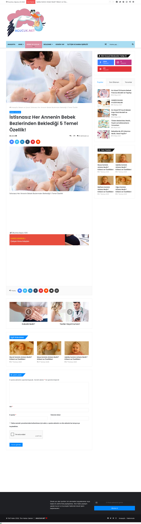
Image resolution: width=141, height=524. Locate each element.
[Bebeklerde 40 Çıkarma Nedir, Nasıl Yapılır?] (104, 134)
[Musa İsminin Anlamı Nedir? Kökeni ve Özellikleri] (49, 348)
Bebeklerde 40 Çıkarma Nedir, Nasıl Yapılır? (120, 132)
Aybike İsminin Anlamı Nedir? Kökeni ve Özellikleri (53, 2)
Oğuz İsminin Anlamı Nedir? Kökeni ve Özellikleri (123, 189)
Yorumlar (128, 82)
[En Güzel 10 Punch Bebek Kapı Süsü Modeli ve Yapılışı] (104, 113)
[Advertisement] (92, 21)
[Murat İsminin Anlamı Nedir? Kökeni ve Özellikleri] (21, 348)
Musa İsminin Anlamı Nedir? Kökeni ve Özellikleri (48, 358)
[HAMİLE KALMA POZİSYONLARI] (104, 103)
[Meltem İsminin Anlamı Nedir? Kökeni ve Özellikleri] (106, 180)
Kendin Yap (60, 44)
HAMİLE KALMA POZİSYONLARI (117, 101)
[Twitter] (17, 142)
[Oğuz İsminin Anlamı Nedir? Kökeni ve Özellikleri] (124, 180)
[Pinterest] (33, 142)
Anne (20, 44)
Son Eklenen (114, 82)
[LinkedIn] (22, 142)
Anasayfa (11, 44)
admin (13, 136)
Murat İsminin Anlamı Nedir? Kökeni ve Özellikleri (20, 358)
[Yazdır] (57, 290)
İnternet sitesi (55, 415)
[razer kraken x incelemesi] (70, 523)
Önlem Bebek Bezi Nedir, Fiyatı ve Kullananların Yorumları (121, 123)
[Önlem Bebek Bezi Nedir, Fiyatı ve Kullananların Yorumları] (104, 124)
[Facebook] (11, 142)
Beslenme (47, 44)
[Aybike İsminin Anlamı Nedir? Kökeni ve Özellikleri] (77, 348)
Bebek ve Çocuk (33, 44)
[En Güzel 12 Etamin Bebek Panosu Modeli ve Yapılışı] (104, 93)
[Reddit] (38, 142)
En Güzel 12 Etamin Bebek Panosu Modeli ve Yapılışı (121, 91)
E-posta (12, 415)
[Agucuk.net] (26, 22)
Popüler (100, 82)
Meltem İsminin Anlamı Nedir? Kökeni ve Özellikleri (105, 189)
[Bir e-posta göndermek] (16, 136)
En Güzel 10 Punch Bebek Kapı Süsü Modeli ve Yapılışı (121, 112)
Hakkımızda (130, 518)
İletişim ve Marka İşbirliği (77, 44)
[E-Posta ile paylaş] (51, 290)
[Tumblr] (27, 142)
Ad (11, 406)
